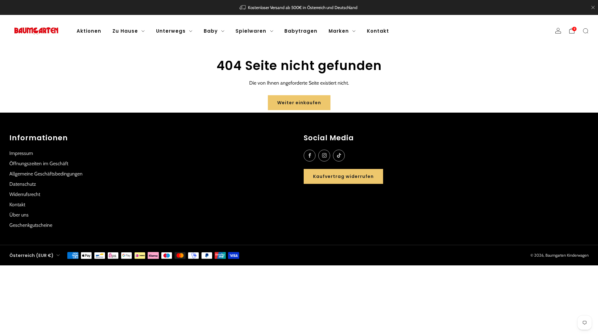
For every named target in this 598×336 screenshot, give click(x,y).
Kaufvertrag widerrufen (343, 176)
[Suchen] (585, 31)
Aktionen (89, 31)
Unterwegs (171, 31)
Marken (339, 31)
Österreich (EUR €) (31, 255)
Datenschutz (22, 184)
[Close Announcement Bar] (593, 7)
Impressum (21, 153)
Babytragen (300, 31)
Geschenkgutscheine (30, 225)
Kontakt (378, 31)
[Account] (558, 31)
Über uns (19, 215)
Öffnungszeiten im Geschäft (38, 163)
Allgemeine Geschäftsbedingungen (46, 174)
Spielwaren (250, 31)
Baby (211, 31)
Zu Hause (125, 31)
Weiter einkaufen (299, 103)
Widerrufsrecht (24, 194)
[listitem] (299, 7)
